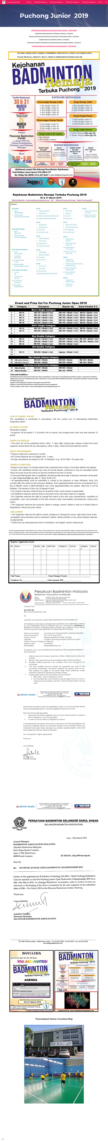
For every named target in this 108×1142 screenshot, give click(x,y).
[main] (54, 16)
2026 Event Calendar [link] (40, 2)
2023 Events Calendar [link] (88, 2)
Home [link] (28, 2)
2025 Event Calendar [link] (56, 2)
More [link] (100, 2)
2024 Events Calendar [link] (72, 2)
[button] (106, 2)
